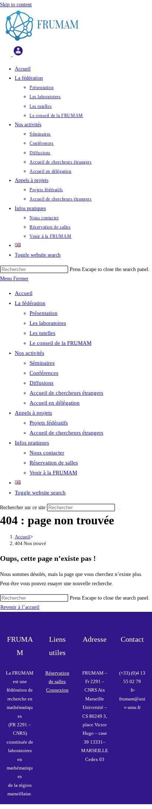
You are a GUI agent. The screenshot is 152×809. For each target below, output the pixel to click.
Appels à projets (33, 413)
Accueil (23, 293)
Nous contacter (47, 453)
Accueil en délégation (55, 403)
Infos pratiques (32, 443)
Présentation (44, 313)
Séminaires (42, 363)
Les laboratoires (48, 323)
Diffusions (41, 383)
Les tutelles (42, 333)
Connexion (57, 690)
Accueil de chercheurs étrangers (66, 393)
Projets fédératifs (49, 423)
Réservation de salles (54, 463)
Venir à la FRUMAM (53, 473)
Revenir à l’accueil (19, 607)
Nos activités (29, 353)
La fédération (30, 303)
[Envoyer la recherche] (119, 509)
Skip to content (16, 4)
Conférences (44, 373)
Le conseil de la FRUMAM (60, 343)
